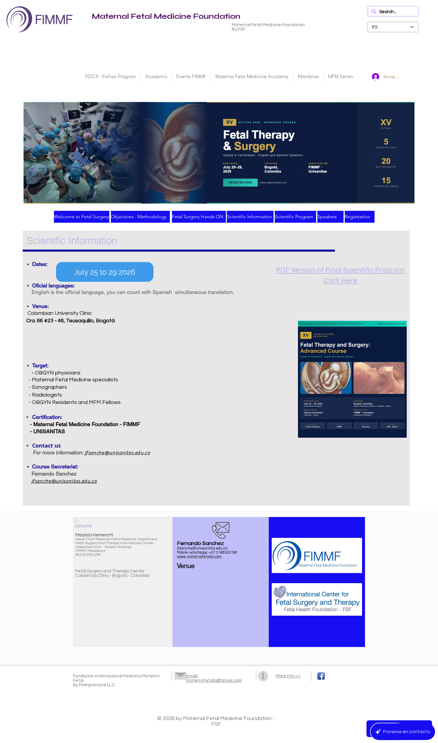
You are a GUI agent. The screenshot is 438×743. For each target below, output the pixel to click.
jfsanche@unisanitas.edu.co (64, 481)
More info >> (288, 676)
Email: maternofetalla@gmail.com (214, 678)
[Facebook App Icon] (321, 676)
